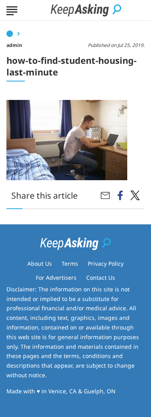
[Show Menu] (11, 9)
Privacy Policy (106, 263)
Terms (70, 263)
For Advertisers (56, 277)
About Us (39, 263)
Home (9, 33)
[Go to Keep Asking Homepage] (86, 10)
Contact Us (100, 277)
